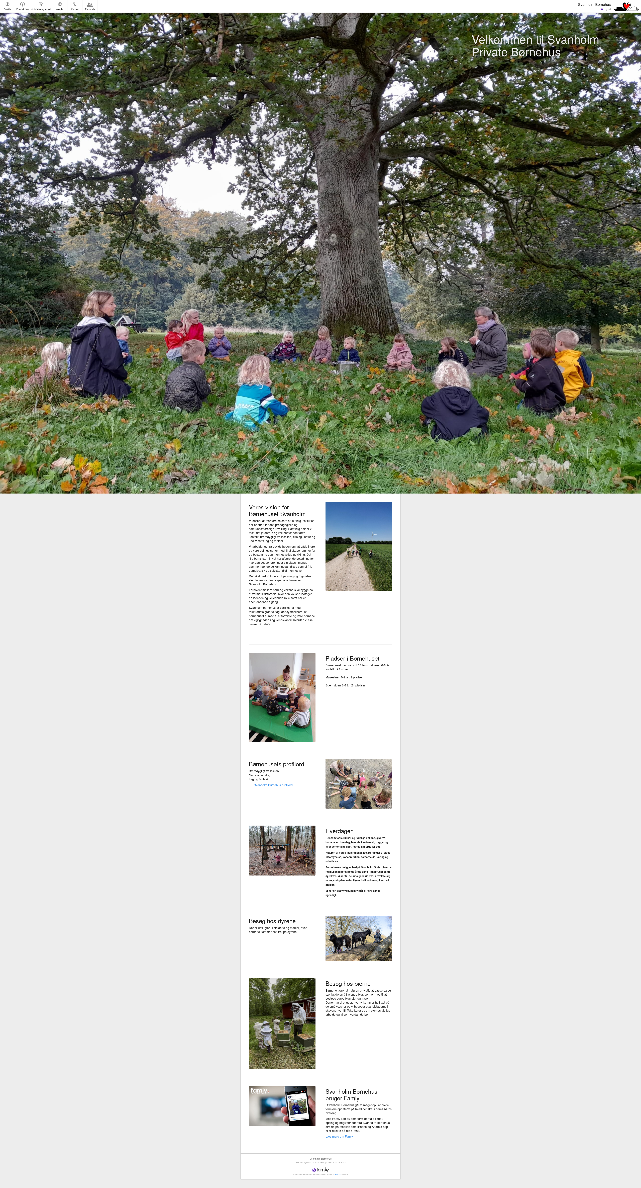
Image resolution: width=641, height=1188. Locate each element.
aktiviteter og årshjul (41, 9)
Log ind (607, 9)
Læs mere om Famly (339, 1136)
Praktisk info (22, 9)
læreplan (60, 9)
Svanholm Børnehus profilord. (273, 785)
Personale (90, 9)
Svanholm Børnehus (594, 4)
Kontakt (75, 9)
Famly (338, 1174)
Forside (7, 9)
